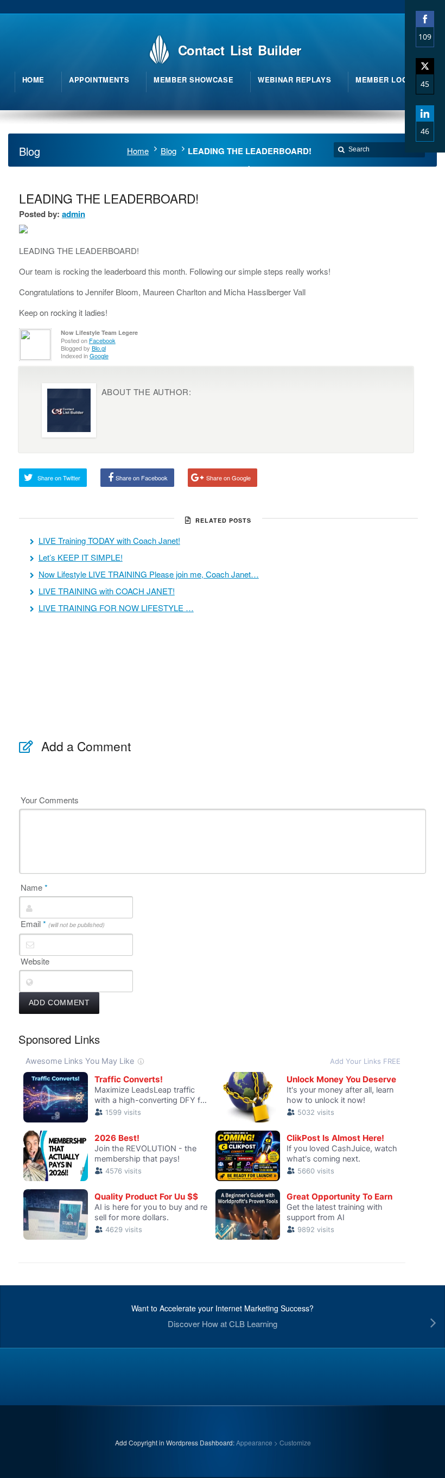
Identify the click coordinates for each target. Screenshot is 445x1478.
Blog (168, 150)
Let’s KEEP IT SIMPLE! (81, 557)
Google (99, 355)
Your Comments (50, 800)
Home (138, 150)
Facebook (102, 340)
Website (35, 961)
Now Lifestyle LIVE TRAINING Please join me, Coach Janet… (149, 574)
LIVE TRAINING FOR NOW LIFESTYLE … (116, 607)
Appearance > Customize (273, 1442)
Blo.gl (99, 348)
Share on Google (228, 477)
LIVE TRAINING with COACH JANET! (107, 591)
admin (73, 214)
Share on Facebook (142, 477)
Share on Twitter (58, 477)
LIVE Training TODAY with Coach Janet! (109, 540)
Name (34, 887)
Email (63, 923)
